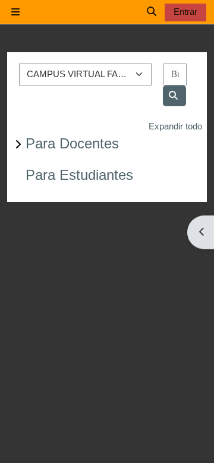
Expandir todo (175, 126)
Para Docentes (72, 143)
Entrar (185, 12)
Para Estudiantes (79, 175)
